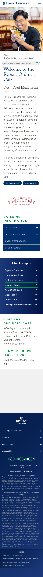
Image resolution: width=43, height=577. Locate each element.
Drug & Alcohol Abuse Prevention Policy (16, 562)
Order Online (29, 183)
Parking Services (14, 280)
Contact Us (7, 451)
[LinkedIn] (24, 459)
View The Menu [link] (11, 183)
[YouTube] (28, 459)
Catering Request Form (15, 234)
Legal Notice (7, 555)
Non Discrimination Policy (11, 559)
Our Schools (7, 444)
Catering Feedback (13, 248)
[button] (21, 227)
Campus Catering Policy (15, 241)
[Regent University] (16, 3)
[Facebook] (15, 459)
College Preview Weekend (19, 304)
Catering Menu (11, 227)
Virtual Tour (11, 299)
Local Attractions (14, 275)
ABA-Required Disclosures (29, 559)
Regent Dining (12, 285)
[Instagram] (19, 459)
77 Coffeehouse (13, 289)
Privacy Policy (17, 555)
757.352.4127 (28, 471)
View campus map (14, 343)
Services (6, 438)
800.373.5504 (15, 471)
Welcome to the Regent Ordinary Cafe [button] (17, 63)
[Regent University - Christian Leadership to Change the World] (21, 420)
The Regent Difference (12, 431)
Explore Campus (14, 270)
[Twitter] (10, 459)
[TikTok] (33, 459)
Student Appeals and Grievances (14, 565)
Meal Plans (11, 294)
